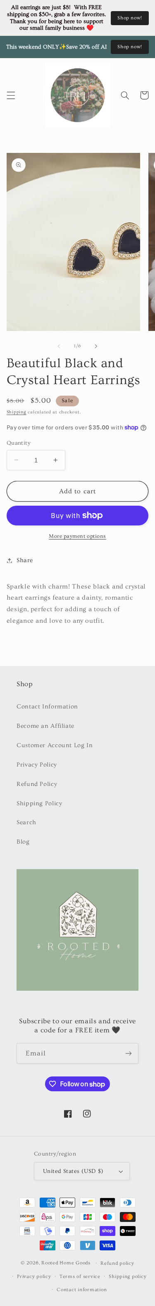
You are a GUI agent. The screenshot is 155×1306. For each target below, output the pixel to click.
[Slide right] (96, 346)
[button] (10, 95)
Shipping (16, 412)
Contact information (82, 1289)
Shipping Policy (39, 803)
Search (26, 822)
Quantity (19, 443)
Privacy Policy (37, 764)
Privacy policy (34, 1276)
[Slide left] (59, 346)
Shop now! (129, 18)
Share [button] (25, 560)
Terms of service (80, 1276)
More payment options (77, 536)
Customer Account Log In (55, 745)
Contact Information (47, 706)
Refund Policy (37, 784)
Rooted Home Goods (66, 1263)
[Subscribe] (128, 1053)
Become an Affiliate (45, 725)
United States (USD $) (73, 1171)
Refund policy (117, 1263)
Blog (23, 841)
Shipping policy (127, 1276)
